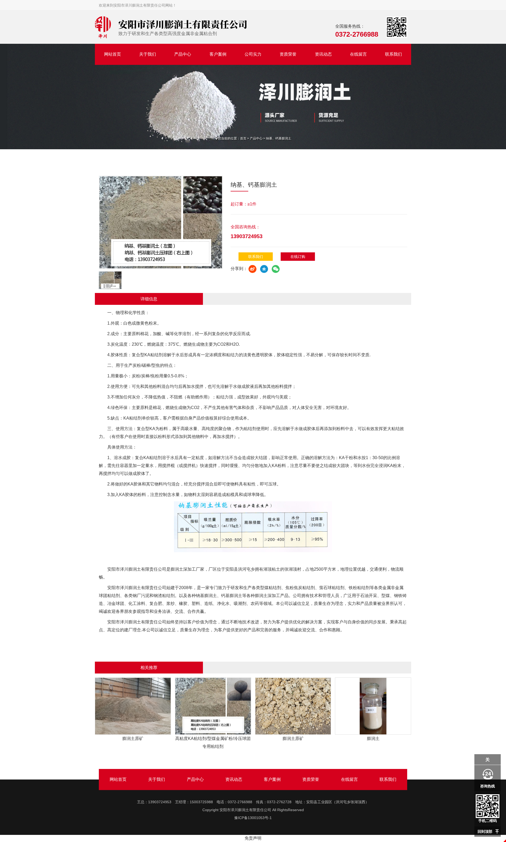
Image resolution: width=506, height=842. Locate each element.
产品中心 (182, 54)
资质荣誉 (288, 54)
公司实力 (253, 54)
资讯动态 (323, 54)
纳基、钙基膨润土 (278, 138)
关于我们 (147, 54)
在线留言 (358, 54)
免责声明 (253, 838)
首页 (243, 138)
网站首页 (112, 54)
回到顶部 (485, 831)
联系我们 (393, 54)
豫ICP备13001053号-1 (253, 818)
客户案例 (218, 54)
